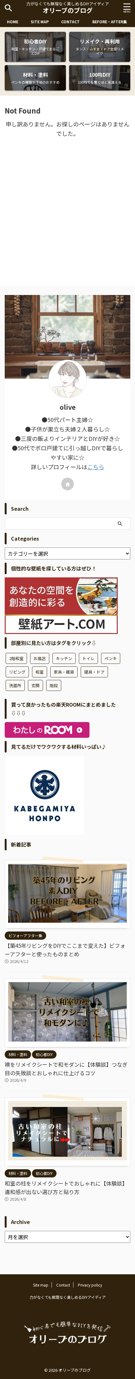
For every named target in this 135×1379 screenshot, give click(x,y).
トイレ (88, 658)
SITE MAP (40, 21)
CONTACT (70, 21)
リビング (17, 672)
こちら (95, 467)
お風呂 (40, 658)
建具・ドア (94, 672)
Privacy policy (90, 1284)
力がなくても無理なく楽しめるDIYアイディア (68, 1297)
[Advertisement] (67, 212)
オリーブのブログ (68, 10)
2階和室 (16, 658)
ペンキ (111, 658)
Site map (40, 1284)
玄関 (35, 685)
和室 (39, 672)
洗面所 (15, 685)
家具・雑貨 (64, 672)
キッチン (64, 658)
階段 (54, 685)
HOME (12, 21)
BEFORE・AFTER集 (109, 21)
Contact (63, 1284)
